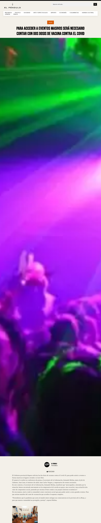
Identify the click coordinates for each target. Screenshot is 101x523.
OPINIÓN (7, 14)
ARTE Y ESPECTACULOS (40, 12)
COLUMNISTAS (74, 12)
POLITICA (18, 12)
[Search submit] (95, 4)
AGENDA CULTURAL (88, 12)
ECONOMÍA (62, 12)
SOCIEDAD (27, 12)
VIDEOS (15, 14)
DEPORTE (53, 12)
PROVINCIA (8, 12)
